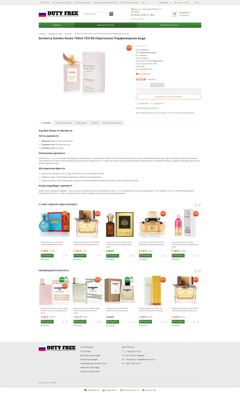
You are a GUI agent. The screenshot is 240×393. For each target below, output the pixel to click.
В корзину (48, 255)
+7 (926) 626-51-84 (133, 351)
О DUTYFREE (44, 2)
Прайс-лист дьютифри (129, 2)
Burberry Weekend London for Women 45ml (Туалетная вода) (151, 309)
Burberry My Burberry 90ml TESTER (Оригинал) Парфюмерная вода (87, 243)
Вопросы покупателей (89, 371)
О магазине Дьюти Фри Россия (105, 2)
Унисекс (177, 113)
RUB (196, 2)
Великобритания (187, 113)
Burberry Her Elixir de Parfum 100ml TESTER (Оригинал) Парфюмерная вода (54, 310)
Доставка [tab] (82, 123)
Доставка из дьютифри (61, 2)
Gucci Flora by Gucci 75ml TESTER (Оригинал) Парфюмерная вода (151, 243)
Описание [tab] (47, 123)
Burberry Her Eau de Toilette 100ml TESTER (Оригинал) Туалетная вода (87, 310)
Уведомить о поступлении (168, 96)
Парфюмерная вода (148, 113)
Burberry (148, 108)
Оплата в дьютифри (82, 2)
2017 (158, 113)
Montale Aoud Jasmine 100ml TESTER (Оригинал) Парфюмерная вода (185, 244)
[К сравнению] (63, 255)
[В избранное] (66, 255)
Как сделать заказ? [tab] (113, 123)
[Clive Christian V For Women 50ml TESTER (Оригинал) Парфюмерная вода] (119, 224)
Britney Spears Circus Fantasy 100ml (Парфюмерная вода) (52, 243)
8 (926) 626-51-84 (142, 15)
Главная (56, 25)
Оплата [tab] (95, 123)
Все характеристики (144, 69)
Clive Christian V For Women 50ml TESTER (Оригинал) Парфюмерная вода (119, 244)
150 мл (170, 113)
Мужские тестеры (169, 25)
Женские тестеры (105, 25)
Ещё (143, 2)
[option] (54, 236)
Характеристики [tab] (65, 123)
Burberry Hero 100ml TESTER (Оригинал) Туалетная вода (117, 309)
